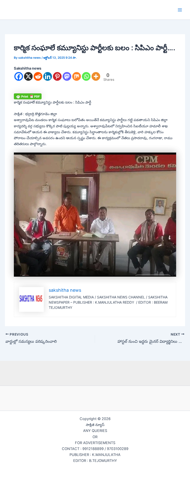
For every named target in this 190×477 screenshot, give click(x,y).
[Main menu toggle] (180, 10)
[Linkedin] (47, 76)
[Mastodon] (67, 76)
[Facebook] (18, 76)
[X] (28, 76)
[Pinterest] (57, 76)
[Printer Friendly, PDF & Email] (28, 96)
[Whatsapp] (86, 76)
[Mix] (76, 76)
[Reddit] (38, 76)
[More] (96, 76)
